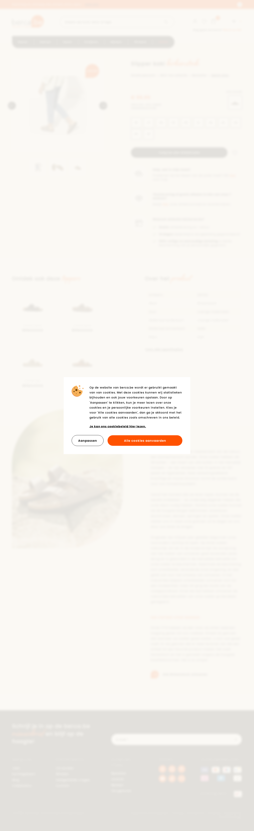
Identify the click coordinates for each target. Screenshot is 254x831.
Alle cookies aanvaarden (145, 440)
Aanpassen (87, 440)
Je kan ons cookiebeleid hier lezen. (117, 426)
